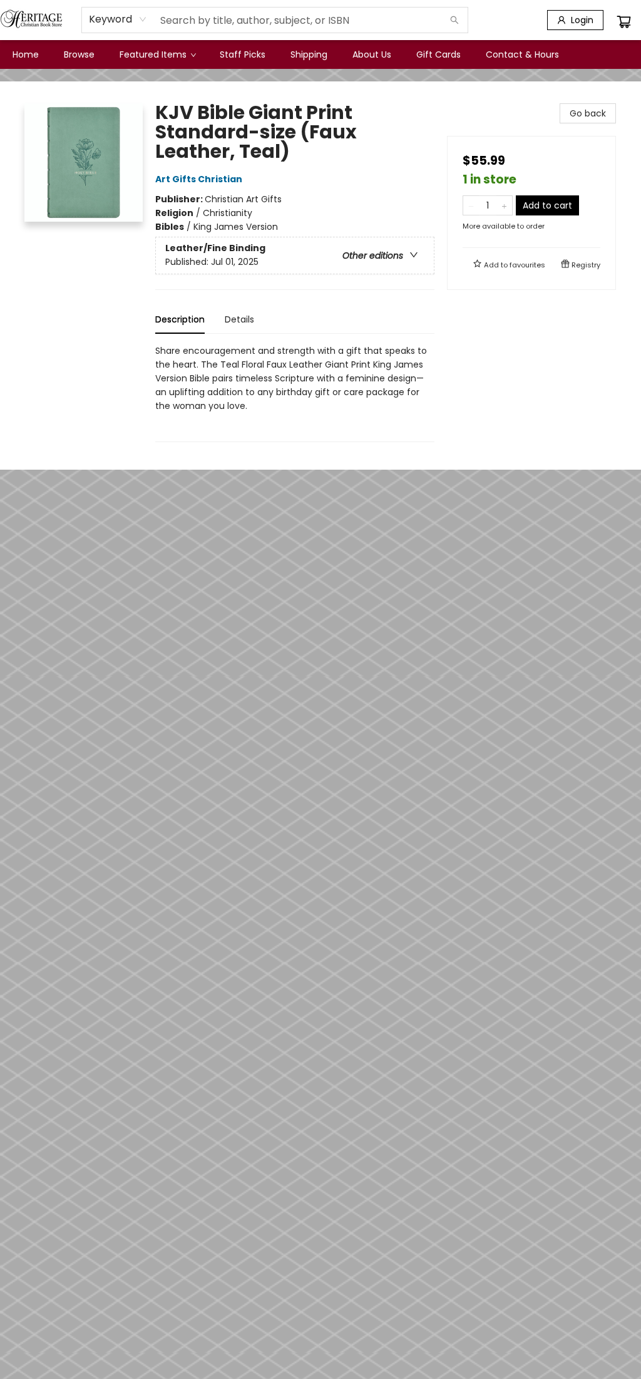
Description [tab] (180, 319)
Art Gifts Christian (198, 179)
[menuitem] (25, 54)
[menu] (320, 54)
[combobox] (118, 19)
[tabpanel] (294, 393)
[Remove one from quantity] (471, 205)
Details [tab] (239, 319)
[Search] (454, 20)
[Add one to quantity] (504, 205)
